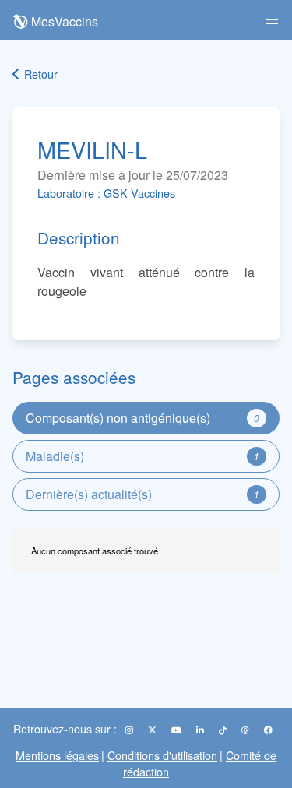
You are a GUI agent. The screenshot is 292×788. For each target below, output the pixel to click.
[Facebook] (268, 729)
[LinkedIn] (201, 729)
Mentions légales (57, 755)
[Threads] (246, 729)
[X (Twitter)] (153, 729)
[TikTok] (224, 729)
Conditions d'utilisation (162, 755)
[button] (272, 20)
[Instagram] (130, 729)
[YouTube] (177, 729)
